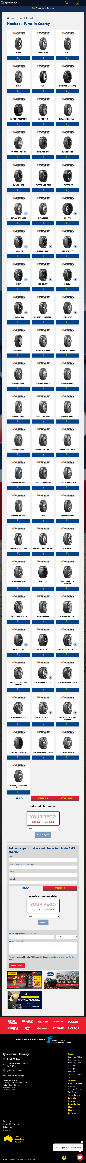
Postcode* (13, 879)
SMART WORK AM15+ (67, 482)
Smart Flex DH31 (43, 416)
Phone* (21, 864)
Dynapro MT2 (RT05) (42, 185)
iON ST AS (67, 284)
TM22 (43, 515)
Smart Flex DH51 (18, 449)
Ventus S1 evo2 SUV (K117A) (18, 683)
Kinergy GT (67, 317)
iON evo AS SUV (43, 251)
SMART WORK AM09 (18, 482)
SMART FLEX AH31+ (43, 383)
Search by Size (74, 1060)
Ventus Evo (67, 548)
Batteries (71, 1086)
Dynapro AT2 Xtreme (18, 119)
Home (11, 18)
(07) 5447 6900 (14, 1070)
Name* (11, 857)
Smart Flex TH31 (43, 449)
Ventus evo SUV (18, 581)
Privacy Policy (53, 957)
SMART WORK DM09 (18, 515)
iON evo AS (18, 251)
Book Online (74, 1104)
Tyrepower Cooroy (45, 8)
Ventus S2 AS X (67, 752)
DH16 (67, 53)
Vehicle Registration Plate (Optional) (22, 933)
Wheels (71, 1071)
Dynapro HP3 (43, 152)
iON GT (18, 284)
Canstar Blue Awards (11, 1124)
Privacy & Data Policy (16, 1159)
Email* (11, 872)
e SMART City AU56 (18, 218)
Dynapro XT (67, 185)
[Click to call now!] (66, 3)
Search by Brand (74, 1063)
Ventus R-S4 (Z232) (67, 616)
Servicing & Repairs (75, 1089)
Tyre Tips (71, 1068)
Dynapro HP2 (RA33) (67, 119)
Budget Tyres (7, 1127)
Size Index (7, 1121)
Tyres (70, 1054)
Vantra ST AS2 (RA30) (18, 548)
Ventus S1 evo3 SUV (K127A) (67, 718)
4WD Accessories (75, 1083)
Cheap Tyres (7, 1130)
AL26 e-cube (43, 53)
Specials (72, 1098)
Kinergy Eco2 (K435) (43, 317)
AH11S (18, 53)
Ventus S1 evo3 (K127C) (18, 717)
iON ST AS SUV (18, 317)
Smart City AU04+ (67, 350)
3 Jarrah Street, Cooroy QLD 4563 (17, 1065)
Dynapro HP (43, 119)
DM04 (43, 86)
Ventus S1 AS (18, 649)
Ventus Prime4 (43, 616)
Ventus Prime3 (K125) (18, 616)
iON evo (67, 218)
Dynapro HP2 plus (18, 152)
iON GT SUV (42, 284)
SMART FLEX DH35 (67, 416)
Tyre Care (72, 1066)
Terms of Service (68, 957)
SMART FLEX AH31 (18, 383)
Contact (71, 1101)
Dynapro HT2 (18, 185)
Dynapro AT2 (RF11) (67, 86)
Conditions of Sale (29, 1159)
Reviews (72, 1113)
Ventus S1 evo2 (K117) (67, 649)
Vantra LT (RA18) (67, 515)
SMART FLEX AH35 (67, 383)
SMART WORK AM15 (43, 482)
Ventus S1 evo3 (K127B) (67, 682)
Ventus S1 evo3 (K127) (43, 682)
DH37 (18, 86)
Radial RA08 (18, 350)
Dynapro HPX (67, 152)
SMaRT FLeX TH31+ (67, 449)
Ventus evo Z (42, 581)
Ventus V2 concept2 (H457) (18, 786)
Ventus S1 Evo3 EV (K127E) (43, 718)
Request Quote (16, 966)
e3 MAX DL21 (43, 218)
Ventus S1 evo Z (43, 649)
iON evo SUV (67, 251)
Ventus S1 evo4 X (18, 752)
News (71, 1110)
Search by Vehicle (75, 1057)
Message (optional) (16, 941)
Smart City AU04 (43, 350)
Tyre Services (73, 1092)
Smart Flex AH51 (18, 416)
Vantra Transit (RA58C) (43, 548)
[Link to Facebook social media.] (64, 1158)
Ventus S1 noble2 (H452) (43, 752)
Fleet (70, 1107)
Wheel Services (74, 1095)
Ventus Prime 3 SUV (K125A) (67, 582)
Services (72, 1080)
